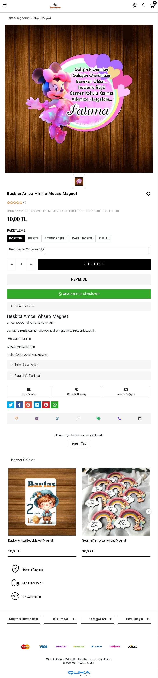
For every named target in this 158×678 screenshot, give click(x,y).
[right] (148, 511)
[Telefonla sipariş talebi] (120, 418)
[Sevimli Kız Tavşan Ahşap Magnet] (116, 502)
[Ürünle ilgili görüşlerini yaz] (58, 418)
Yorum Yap (79, 443)
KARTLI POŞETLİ (82, 238)
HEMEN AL (79, 279)
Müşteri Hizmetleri (23, 619)
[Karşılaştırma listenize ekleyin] (79, 418)
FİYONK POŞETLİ (56, 238)
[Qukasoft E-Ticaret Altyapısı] (79, 673)
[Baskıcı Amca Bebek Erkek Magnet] (42, 502)
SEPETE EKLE (94, 264)
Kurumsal (60, 619)
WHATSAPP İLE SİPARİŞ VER (81, 294)
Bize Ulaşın (134, 619)
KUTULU (104, 238)
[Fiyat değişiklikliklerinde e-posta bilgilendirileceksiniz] (100, 418)
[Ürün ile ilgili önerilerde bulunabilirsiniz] (140, 418)
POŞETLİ (33, 238)
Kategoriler (98, 619)
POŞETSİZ (16, 238)
